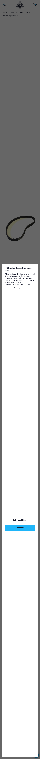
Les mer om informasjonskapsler (16, 288)
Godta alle (20, 527)
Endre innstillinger (20, 520)
